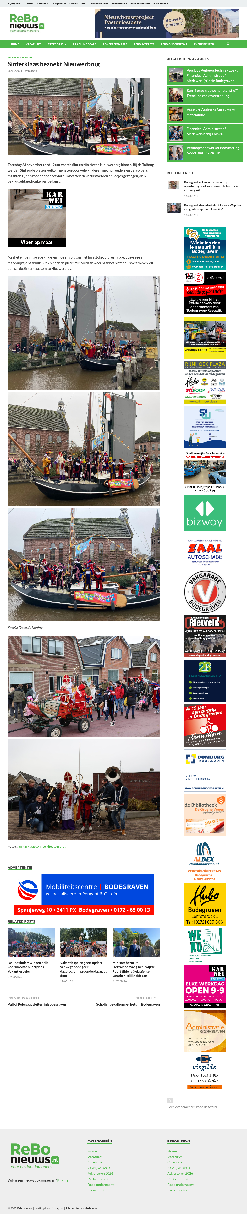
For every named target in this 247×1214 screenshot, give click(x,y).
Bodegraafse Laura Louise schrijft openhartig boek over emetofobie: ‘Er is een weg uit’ (211, 186)
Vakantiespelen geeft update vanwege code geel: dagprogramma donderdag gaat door (83, 969)
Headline (27, 57)
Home (30, 3)
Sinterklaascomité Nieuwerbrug (42, 846)
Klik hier (63, 1180)
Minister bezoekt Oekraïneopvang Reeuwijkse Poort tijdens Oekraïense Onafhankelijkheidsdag (134, 969)
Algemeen (13, 57)
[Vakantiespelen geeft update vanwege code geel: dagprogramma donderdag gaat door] (83, 944)
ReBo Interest (119, 3)
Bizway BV (57, 1208)
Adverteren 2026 (99, 3)
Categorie (57, 3)
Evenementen (160, 3)
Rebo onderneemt (140, 3)
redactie (32, 70)
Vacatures (42, 3)
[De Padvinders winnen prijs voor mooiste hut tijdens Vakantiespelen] (31, 944)
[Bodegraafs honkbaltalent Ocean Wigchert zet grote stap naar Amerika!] (174, 206)
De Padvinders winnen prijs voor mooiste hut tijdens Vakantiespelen (28, 967)
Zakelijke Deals (77, 3)
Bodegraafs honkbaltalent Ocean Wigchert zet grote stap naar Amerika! (213, 207)
